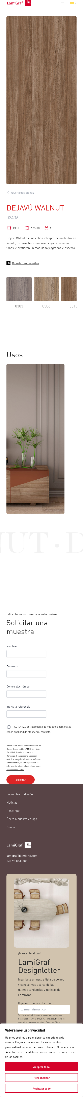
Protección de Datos (15, 769)
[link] (19, 295)
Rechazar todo (41, 1088)
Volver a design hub (22, 192)
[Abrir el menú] (62, 3)
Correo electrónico (17, 686)
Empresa (12, 666)
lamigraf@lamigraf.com (21, 856)
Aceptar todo (41, 1066)
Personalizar (41, 1077)
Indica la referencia (18, 706)
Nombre (11, 646)
